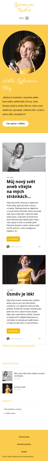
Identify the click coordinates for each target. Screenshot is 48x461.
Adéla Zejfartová (16, 247)
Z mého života (9, 413)
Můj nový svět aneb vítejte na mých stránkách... (29, 374)
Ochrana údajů (24, 437)
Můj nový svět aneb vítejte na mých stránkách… (21, 189)
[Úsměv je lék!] (7, 388)
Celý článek (13, 239)
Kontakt (24, 451)
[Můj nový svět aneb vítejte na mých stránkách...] (7, 376)
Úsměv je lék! (20, 294)
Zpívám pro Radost (24, 7)
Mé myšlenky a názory (12, 409)
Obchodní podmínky (24, 444)
